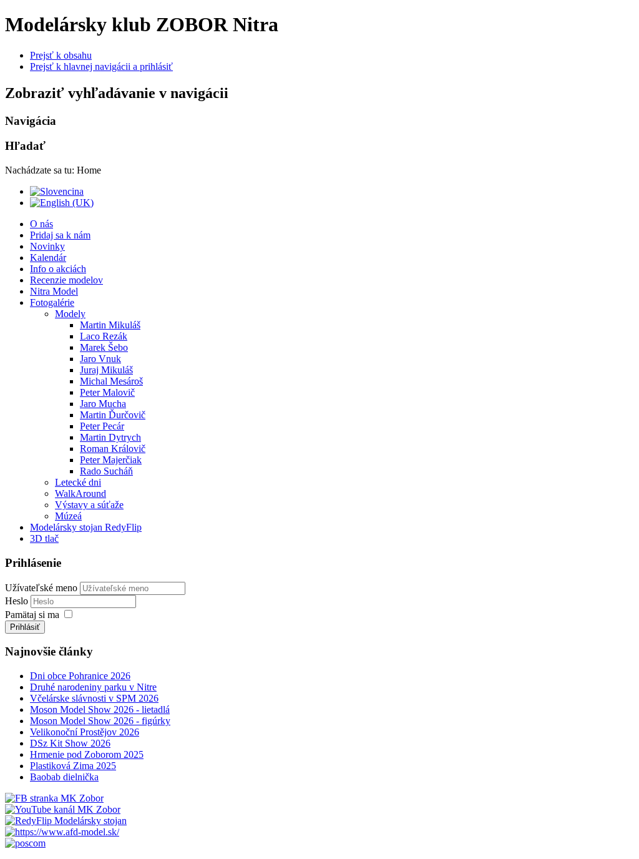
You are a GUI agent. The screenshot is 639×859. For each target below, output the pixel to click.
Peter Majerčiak (111, 459)
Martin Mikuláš (110, 325)
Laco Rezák (103, 336)
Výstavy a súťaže (89, 504)
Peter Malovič (107, 392)
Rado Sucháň (106, 471)
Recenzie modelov (66, 280)
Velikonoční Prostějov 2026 (84, 732)
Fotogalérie (52, 302)
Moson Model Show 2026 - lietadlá (100, 709)
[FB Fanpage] (54, 798)
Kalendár (48, 257)
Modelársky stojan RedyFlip (86, 527)
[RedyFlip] (66, 820)
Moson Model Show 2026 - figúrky (100, 720)
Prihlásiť (25, 627)
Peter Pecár (102, 426)
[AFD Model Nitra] (62, 832)
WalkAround (80, 493)
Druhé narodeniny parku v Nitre (93, 687)
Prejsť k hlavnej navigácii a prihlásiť (101, 66)
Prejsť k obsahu (61, 55)
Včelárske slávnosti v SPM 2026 (94, 698)
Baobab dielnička (64, 777)
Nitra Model (54, 291)
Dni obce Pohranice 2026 (80, 675)
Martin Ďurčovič (112, 415)
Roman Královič (112, 448)
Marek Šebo (104, 347)
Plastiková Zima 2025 (73, 765)
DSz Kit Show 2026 (70, 743)
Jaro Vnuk (100, 358)
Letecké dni (78, 482)
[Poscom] (25, 843)
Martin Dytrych (110, 437)
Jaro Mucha (103, 403)
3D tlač (44, 538)
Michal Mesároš (111, 381)
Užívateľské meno (41, 587)
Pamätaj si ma (32, 614)
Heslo (18, 601)
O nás (41, 223)
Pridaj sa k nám (60, 235)
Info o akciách (58, 268)
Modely (70, 313)
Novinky (47, 246)
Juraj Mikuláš (106, 370)
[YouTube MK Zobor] (62, 809)
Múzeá (68, 516)
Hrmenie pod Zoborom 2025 (87, 754)
